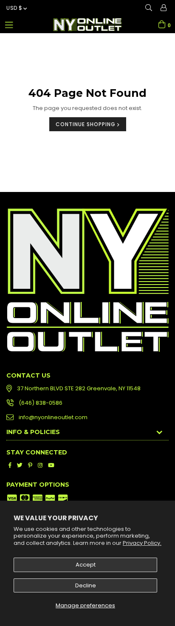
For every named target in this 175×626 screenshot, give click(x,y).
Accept (86, 565)
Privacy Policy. (142, 543)
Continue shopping (86, 124)
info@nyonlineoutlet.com (53, 417)
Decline (85, 585)
